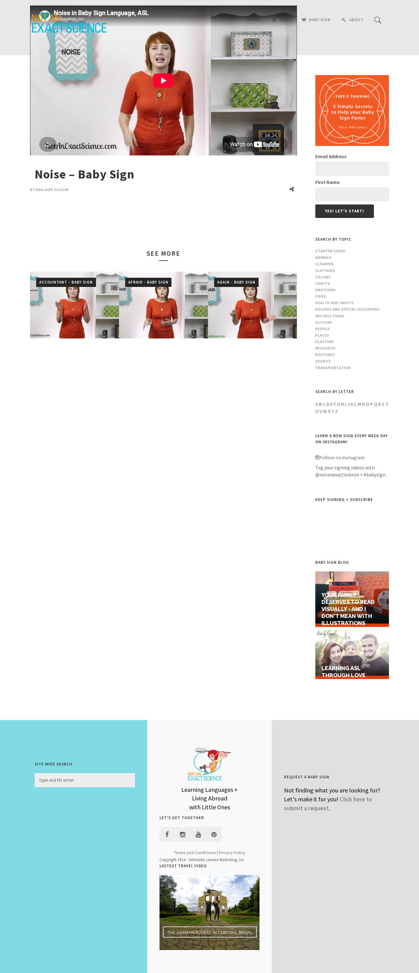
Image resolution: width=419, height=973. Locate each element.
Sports (323, 361)
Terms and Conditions (195, 852)
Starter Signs (330, 251)
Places (322, 335)
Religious (325, 348)
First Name (327, 182)
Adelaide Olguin (52, 189)
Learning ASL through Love (343, 671)
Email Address (331, 156)
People (322, 328)
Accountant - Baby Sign (66, 282)
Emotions (325, 290)
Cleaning (324, 263)
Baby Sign (320, 19)
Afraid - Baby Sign (148, 282)
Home (255, 19)
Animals (323, 257)
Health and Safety (334, 302)
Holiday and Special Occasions (347, 309)
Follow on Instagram (342, 457)
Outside (323, 322)
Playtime (324, 341)
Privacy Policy (232, 852)
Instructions (329, 316)
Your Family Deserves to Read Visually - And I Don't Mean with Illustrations (348, 609)
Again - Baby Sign (236, 282)
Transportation (333, 367)
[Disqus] (163, 434)
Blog (285, 19)
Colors (323, 277)
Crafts (322, 283)
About (356, 19)
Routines (325, 354)
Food (320, 296)
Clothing (325, 270)
